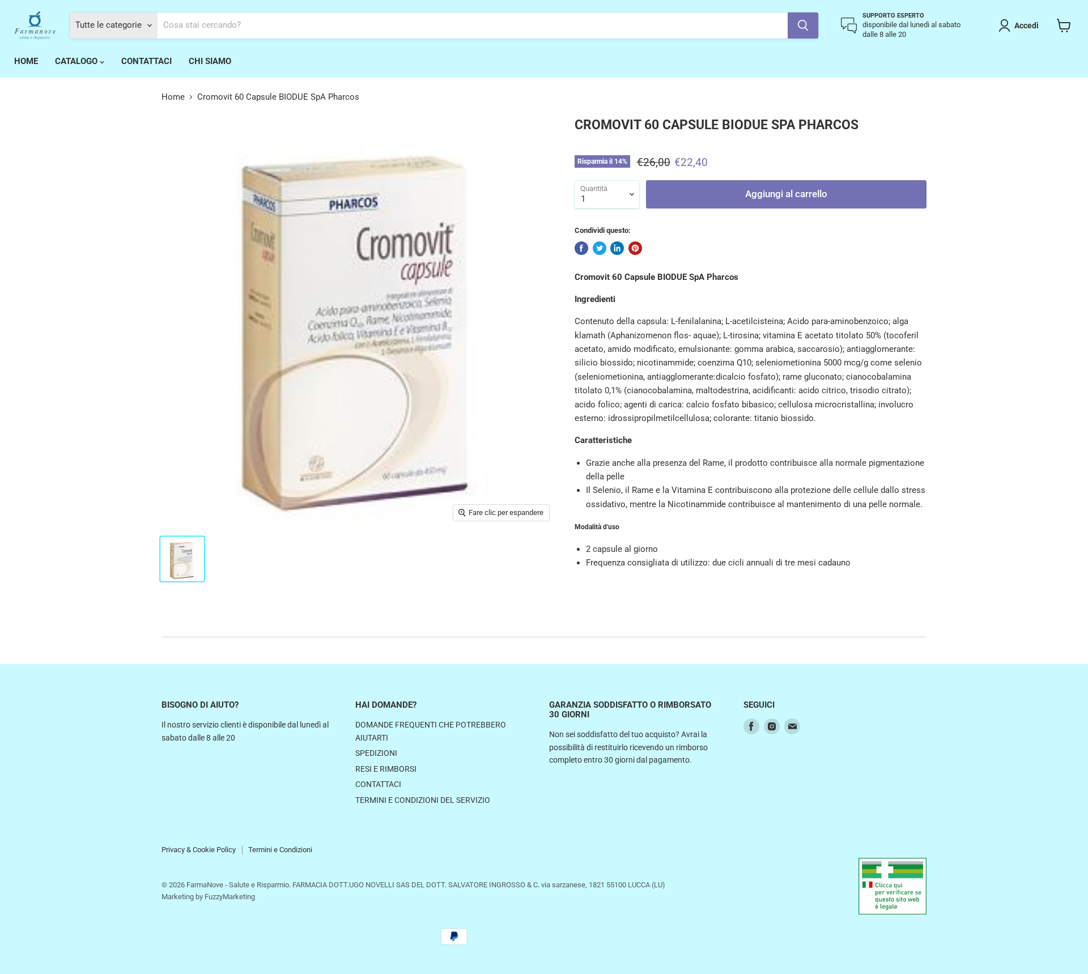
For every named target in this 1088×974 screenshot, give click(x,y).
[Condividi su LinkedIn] (617, 248)
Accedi (1026, 25)
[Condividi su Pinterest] (635, 248)
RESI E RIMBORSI (385, 768)
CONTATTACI (146, 61)
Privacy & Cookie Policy (199, 849)
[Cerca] (803, 25)
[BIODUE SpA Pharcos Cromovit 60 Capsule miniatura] (182, 559)
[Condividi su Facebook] (581, 248)
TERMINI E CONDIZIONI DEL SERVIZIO (422, 800)
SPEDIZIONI (376, 753)
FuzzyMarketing (230, 896)
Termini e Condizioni (280, 849)
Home (173, 97)
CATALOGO (77, 61)
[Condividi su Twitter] (599, 248)
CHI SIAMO (210, 61)
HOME (26, 61)
